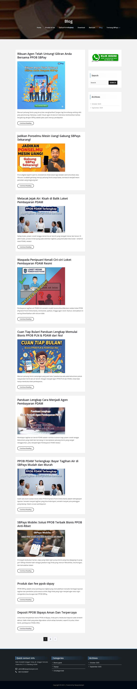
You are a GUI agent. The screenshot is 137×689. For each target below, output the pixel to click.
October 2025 (96, 104)
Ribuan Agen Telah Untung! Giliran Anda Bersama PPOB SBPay (44, 55)
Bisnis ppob (58, 663)
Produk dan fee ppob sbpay (35, 583)
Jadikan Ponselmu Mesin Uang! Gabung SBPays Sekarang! (48, 137)
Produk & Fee (50, 28)
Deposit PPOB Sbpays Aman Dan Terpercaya (47, 612)
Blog (100, 28)
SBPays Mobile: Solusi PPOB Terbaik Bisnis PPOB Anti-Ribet (49, 524)
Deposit (71, 28)
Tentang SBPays (112, 28)
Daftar (61, 28)
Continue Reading (27, 123)
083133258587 (23, 672)
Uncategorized (59, 671)
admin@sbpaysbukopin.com (28, 669)
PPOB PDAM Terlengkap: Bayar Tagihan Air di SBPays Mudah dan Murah (47, 463)
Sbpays (56, 667)
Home (39, 28)
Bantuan (92, 28)
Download (81, 28)
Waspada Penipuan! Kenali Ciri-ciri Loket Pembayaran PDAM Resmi (44, 261)
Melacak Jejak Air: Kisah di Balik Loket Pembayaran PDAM (42, 200)
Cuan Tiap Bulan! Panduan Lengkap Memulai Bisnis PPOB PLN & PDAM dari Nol (47, 333)
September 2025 (97, 108)
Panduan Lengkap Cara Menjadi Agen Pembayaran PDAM (42, 401)
